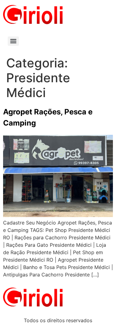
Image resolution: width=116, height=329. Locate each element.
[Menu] (13, 41)
